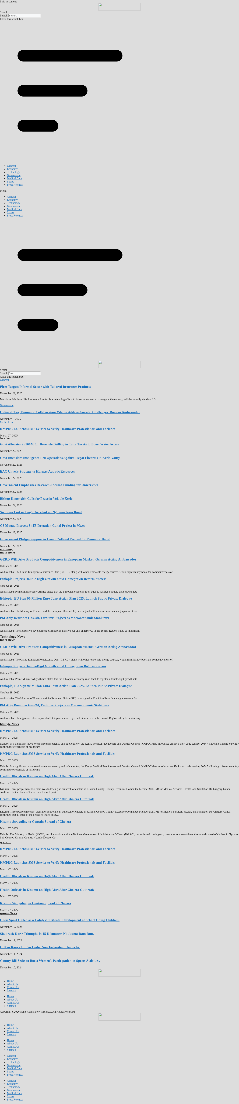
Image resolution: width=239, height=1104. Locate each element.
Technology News (12, 636)
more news (7, 552)
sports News (8, 913)
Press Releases (15, 184)
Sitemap (11, 990)
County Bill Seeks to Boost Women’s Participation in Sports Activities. (50, 960)
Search (4, 15)
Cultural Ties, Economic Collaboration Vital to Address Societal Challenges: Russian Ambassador (70, 412)
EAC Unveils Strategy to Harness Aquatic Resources (37, 471)
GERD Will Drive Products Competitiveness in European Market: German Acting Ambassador (68, 559)
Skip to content (8, 1)
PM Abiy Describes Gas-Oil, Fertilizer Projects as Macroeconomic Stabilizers (54, 618)
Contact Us (13, 987)
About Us (12, 984)
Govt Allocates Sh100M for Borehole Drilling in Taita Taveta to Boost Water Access (59, 444)
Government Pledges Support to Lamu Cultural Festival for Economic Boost (55, 539)
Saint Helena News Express (35, 1011)
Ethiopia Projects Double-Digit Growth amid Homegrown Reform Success (53, 579)
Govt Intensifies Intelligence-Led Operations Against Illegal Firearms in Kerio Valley (60, 458)
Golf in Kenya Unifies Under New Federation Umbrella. (40, 947)
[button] (119, 12)
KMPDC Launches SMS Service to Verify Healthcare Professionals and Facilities (57, 429)
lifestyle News (9, 724)
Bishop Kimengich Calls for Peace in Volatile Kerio (36, 498)
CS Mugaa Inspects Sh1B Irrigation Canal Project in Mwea (42, 525)
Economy (12, 168)
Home (10, 980)
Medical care (5, 843)
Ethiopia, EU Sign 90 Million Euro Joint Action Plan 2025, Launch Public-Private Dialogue (66, 598)
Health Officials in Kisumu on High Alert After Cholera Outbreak (47, 776)
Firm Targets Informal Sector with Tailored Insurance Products (45, 386)
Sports (10, 181)
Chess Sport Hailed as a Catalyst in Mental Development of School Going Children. (60, 920)
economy (6, 549)
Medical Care (14, 178)
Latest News (5, 438)
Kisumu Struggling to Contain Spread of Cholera (35, 821)
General (11, 165)
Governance (13, 175)
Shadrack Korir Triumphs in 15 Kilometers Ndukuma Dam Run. (47, 934)
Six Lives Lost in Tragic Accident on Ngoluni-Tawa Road (41, 512)
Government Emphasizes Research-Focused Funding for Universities (49, 485)
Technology (13, 172)
